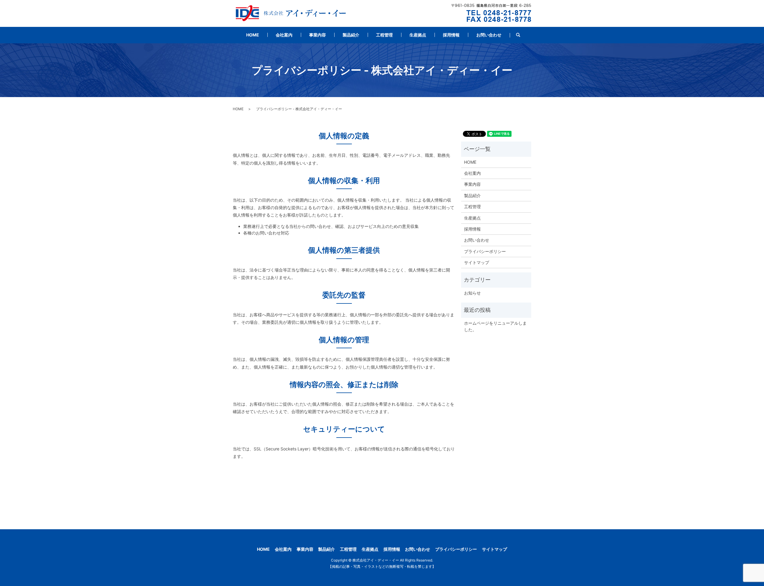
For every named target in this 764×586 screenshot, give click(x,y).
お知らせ (472, 292)
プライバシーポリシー (485, 251)
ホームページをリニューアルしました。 (495, 326)
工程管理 (384, 34)
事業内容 (317, 34)
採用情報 (451, 34)
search (522, 35)
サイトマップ (476, 262)
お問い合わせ (488, 34)
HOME (252, 34)
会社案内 (284, 34)
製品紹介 (351, 34)
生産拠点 (417, 34)
